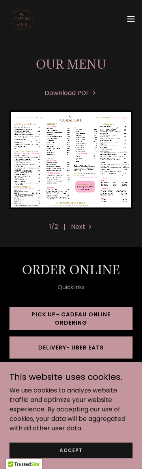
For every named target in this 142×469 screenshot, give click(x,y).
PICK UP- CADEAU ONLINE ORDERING (71, 318)
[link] (22, 19)
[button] (131, 19)
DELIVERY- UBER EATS (71, 347)
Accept (71, 450)
